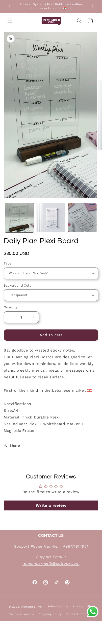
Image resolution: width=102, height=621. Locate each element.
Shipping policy (50, 614)
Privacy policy (83, 606)
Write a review (51, 505)
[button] (9, 20)
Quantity (11, 307)
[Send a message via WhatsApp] (93, 612)
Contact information (81, 614)
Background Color (18, 285)
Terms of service (21, 614)
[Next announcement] (92, 6)
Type (8, 263)
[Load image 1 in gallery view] (19, 217)
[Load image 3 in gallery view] (82, 217)
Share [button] (14, 445)
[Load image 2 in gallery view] (50, 217)
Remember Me (31, 606)
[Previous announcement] (9, 6)
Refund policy (58, 606)
